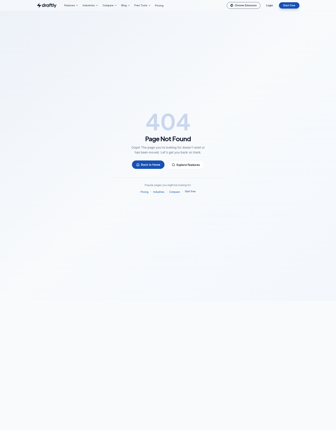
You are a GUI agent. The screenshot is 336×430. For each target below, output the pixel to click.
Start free (289, 5)
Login (269, 5)
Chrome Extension (246, 5)
